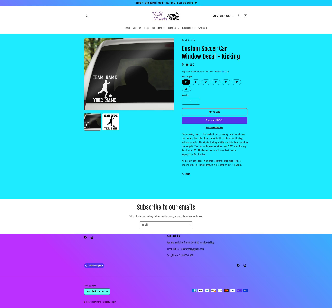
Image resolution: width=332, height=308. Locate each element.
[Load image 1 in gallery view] (92, 121)
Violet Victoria (96, 302)
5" (206, 82)
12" (186, 88)
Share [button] (187, 174)
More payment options (214, 127)
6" (216, 82)
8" (226, 82)
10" (236, 82)
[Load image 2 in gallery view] (110, 121)
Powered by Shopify (109, 302)
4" (196, 82)
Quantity (185, 95)
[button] (87, 16)
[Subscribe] (189, 224)
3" (186, 82)
